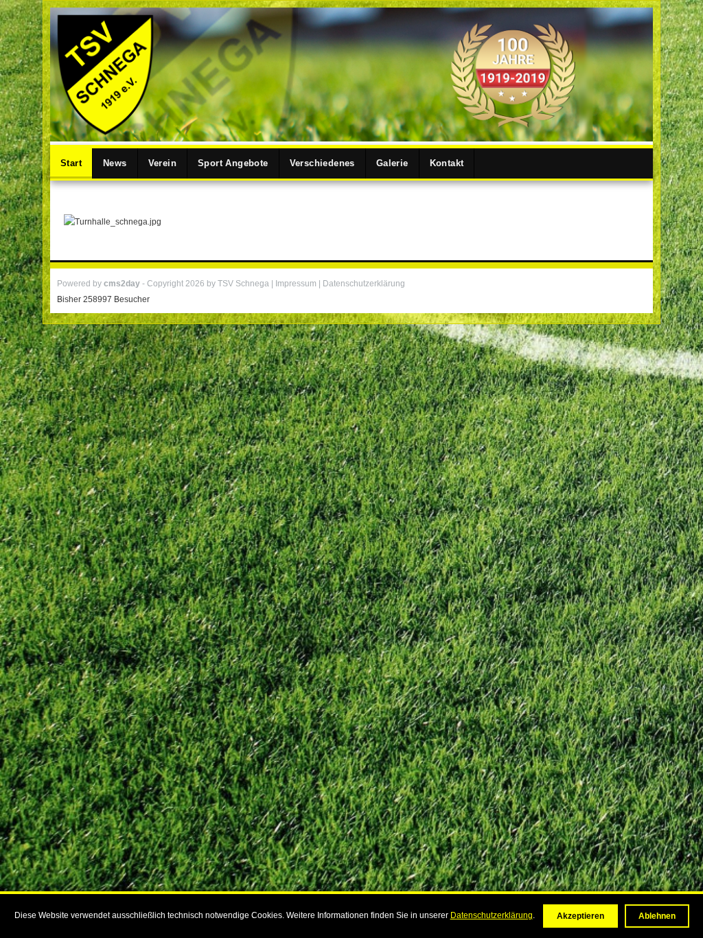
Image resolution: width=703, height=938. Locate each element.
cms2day (122, 283)
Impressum (297, 283)
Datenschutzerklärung (491, 915)
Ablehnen (657, 916)
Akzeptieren (580, 916)
